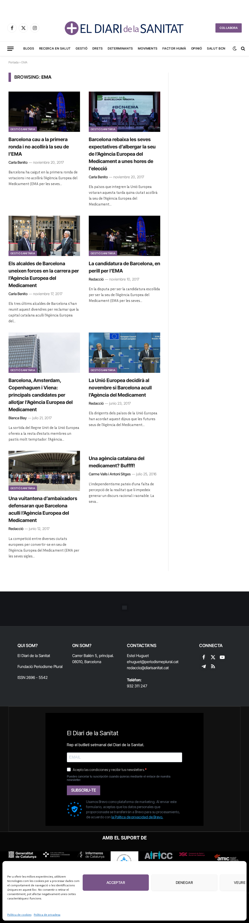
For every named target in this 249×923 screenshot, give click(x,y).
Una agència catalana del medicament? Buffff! (116, 462)
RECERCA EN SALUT (55, 48)
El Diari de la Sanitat (34, 655)
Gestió (81, 48)
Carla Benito (18, 162)
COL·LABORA (229, 28)
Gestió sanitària (22, 129)
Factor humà (174, 48)
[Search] (242, 48)
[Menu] (10, 48)
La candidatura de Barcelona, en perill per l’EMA (124, 267)
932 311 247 (137, 686)
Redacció (96, 279)
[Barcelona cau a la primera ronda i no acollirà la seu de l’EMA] (44, 112)
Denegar (184, 882)
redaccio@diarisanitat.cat (148, 667)
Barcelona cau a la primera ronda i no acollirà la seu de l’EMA (39, 147)
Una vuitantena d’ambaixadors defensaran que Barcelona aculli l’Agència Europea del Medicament (43, 509)
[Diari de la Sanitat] (124, 28)
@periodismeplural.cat (159, 661)
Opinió (196, 48)
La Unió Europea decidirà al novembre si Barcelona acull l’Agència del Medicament (120, 387)
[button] (125, 608)
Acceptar (116, 882)
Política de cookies (19, 914)
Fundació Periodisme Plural (40, 666)
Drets (97, 48)
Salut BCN (216, 48)
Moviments (148, 48)
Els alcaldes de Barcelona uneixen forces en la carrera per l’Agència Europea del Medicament (44, 274)
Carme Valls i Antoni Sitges (110, 474)
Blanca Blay (18, 418)
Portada (13, 62)
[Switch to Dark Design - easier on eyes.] (234, 48)
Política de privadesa (47, 914)
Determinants (120, 48)
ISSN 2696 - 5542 (33, 677)
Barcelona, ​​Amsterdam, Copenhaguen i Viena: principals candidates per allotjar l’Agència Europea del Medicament (41, 394)
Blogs (28, 48)
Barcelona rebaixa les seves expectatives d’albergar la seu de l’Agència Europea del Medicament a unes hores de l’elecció (122, 154)
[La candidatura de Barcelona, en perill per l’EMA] (124, 236)
